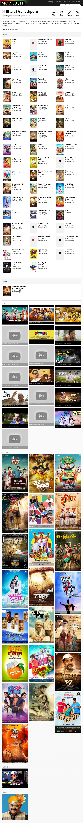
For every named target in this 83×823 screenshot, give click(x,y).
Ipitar (67, 105)
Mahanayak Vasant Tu (44, 198)
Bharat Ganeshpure (22, 11)
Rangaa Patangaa (44, 184)
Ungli (66, 210)
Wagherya (41, 118)
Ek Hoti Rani (69, 184)
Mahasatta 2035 (17, 118)
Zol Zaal (41, 53)
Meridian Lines (43, 223)
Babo (66, 79)
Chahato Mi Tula (17, 197)
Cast (5, 35)
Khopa (40, 145)
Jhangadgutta (43, 105)
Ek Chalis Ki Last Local (17, 264)
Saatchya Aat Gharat (43, 264)
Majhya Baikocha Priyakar (17, 106)
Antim (14, 66)
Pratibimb (68, 223)
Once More (15, 79)
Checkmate (69, 250)
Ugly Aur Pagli (43, 250)
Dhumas (14, 92)
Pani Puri (68, 40)
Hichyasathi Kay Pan (19, 132)
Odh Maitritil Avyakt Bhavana (45, 132)
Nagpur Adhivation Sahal (44, 159)
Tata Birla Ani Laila (71, 237)
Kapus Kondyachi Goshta (18, 185)
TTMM (14, 145)
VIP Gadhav (68, 66)
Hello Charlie (42, 66)
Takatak (41, 79)
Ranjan (14, 158)
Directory (50, 2)
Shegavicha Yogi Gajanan (70, 198)
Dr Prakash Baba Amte (17, 224)
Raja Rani (15, 53)
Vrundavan (68, 171)
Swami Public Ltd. (44, 210)
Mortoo (14, 210)
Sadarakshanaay (44, 237)
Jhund (67, 53)
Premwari (68, 92)
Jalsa (13, 171)
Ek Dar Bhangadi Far (45, 40)
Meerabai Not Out (18, 250)
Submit (58, 2)
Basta (14, 40)
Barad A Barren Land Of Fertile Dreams (45, 172)
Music (5, 281)
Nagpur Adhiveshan (71, 158)
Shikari (67, 118)
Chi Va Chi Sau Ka (71, 145)
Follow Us (66, 2)
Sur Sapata (42, 92)
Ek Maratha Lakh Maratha (71, 132)
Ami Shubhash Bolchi (17, 237)
